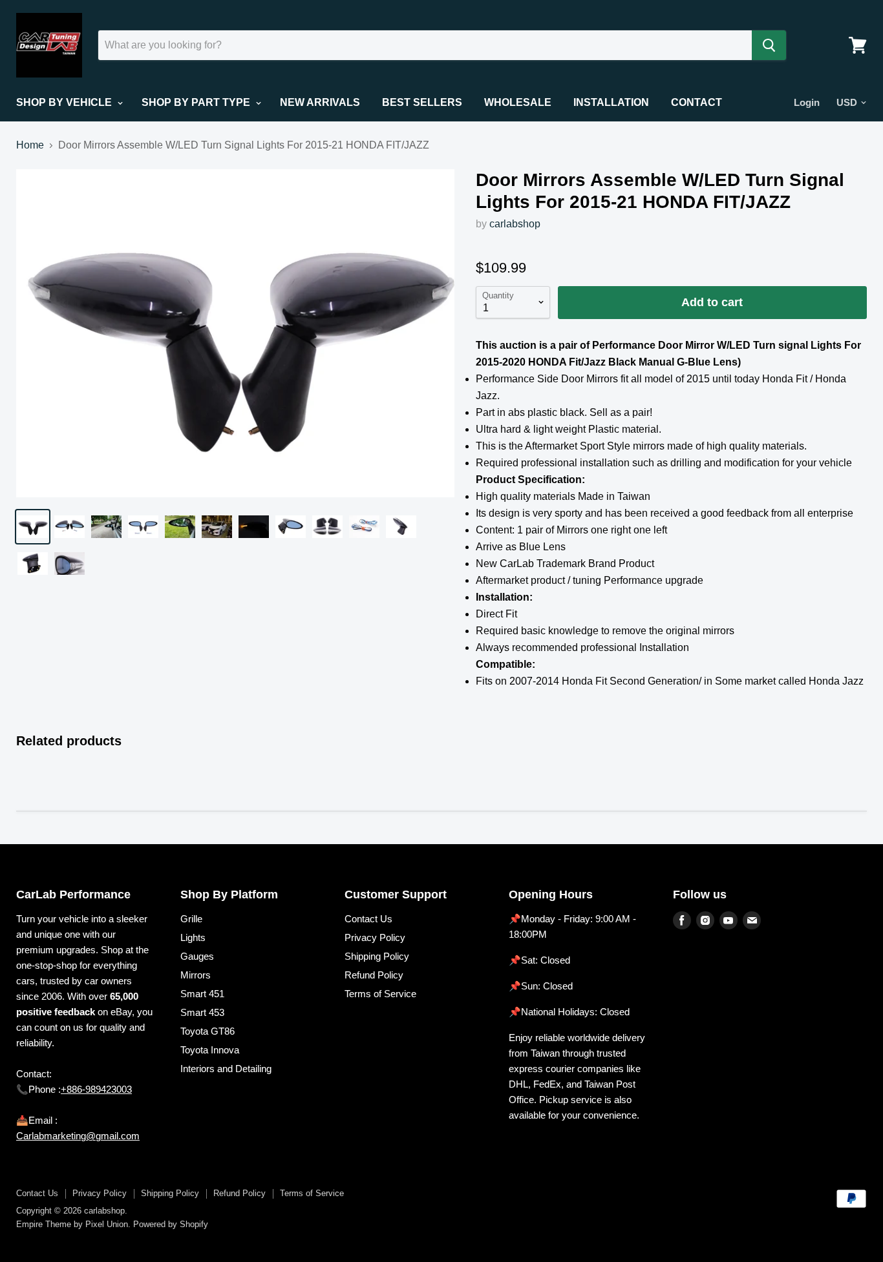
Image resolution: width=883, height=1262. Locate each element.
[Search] (769, 45)
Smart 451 (202, 993)
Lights (193, 937)
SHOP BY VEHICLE (65, 102)
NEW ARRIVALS (320, 102)
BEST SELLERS (422, 102)
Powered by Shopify (170, 1224)
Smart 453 (202, 1012)
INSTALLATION (611, 102)
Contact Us (368, 918)
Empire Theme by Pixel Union (72, 1224)
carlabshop (514, 223)
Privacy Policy (375, 937)
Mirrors (195, 974)
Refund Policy (374, 974)
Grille (191, 918)
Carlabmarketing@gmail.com (78, 1135)
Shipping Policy (377, 956)
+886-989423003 (96, 1089)
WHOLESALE (517, 102)
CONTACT (696, 102)
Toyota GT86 (207, 1031)
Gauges (197, 956)
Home (30, 145)
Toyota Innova (209, 1049)
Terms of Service (380, 993)
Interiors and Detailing (225, 1068)
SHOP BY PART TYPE (197, 102)
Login (807, 102)
